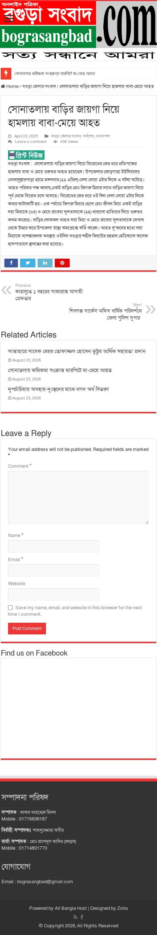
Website (16, 583)
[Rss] (75, 917)
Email (15, 559)
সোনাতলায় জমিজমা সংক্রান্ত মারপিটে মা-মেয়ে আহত (54, 73)
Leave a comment (31, 141)
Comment (19, 466)
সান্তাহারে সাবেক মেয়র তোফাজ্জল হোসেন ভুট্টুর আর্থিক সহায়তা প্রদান (77, 351)
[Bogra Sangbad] (78, 31)
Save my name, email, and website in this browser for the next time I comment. (75, 611)
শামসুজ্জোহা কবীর (48, 830)
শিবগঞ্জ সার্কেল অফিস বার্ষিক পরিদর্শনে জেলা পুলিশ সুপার (105, 311)
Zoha (122, 908)
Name (15, 535)
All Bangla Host (71, 908)
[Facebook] (82, 917)
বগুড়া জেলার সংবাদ (39, 86)
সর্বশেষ (88, 136)
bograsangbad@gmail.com (45, 881)
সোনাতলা (103, 136)
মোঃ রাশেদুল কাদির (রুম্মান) (53, 841)
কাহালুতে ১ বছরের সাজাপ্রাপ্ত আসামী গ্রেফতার (49, 292)
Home (12, 86)
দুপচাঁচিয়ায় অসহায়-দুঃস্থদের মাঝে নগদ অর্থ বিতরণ (58, 389)
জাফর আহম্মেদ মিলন (38, 812)
